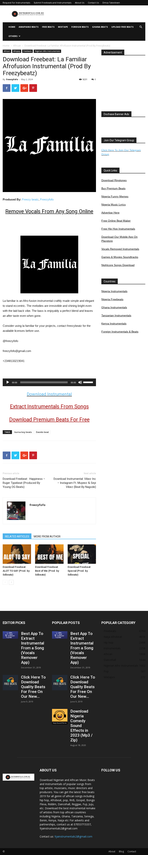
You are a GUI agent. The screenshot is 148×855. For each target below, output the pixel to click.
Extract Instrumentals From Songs (49, 406)
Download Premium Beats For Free (49, 420)
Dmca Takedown (111, 2)
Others (13, 36)
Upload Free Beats (122, 26)
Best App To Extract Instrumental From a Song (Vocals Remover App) (32, 648)
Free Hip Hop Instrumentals (118, 228)
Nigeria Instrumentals (114, 291)
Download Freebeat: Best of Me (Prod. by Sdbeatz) (47, 571)
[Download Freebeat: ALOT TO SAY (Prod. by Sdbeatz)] (17, 554)
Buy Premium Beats (113, 188)
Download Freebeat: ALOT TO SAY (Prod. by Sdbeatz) (16, 571)
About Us (79, 2)
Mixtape (63, 26)
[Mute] (80, 382)
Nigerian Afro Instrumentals (47, 51)
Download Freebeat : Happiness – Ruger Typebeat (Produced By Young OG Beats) (24, 483)
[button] (140, 27)
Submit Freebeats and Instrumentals (52, 2)
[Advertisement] (100, 14)
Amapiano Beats (29, 26)
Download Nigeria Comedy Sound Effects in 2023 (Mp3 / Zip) (81, 725)
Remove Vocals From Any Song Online (49, 211)
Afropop (16, 51)
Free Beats (48, 26)
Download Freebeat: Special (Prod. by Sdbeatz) (79, 571)
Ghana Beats (100, 26)
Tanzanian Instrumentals (116, 315)
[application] (49, 382)
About (111, 851)
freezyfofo (12, 79)
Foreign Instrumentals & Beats (119, 331)
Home (11, 26)
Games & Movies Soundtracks (119, 257)
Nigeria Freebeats (112, 299)
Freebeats (27, 51)
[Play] (8, 382)
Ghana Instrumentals (114, 307)
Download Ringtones (114, 180)
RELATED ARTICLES (17, 536)
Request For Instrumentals (16, 2)
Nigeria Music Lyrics (113, 204)
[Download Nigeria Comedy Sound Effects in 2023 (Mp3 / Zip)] (59, 716)
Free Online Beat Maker (116, 220)
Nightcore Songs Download (118, 265)
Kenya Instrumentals (113, 323)
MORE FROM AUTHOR (47, 536)
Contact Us (93, 2)
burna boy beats (23, 432)
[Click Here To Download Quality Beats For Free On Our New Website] (10, 682)
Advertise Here (110, 212)
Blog (121, 851)
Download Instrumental (49, 394)
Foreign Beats (80, 26)
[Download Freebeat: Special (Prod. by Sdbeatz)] (82, 554)
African (17, 45)
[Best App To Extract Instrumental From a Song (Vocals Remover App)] (10, 635)
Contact (132, 851)
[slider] (88, 381)
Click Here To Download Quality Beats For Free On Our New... (33, 687)
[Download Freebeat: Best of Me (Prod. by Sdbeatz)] (49, 554)
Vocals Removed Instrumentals (120, 248)
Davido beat (42, 432)
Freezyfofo (47, 199)
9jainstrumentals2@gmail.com (73, 836)
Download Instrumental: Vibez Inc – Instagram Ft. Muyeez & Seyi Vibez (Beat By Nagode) (75, 483)
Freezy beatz (30, 199)
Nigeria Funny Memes (114, 196)
